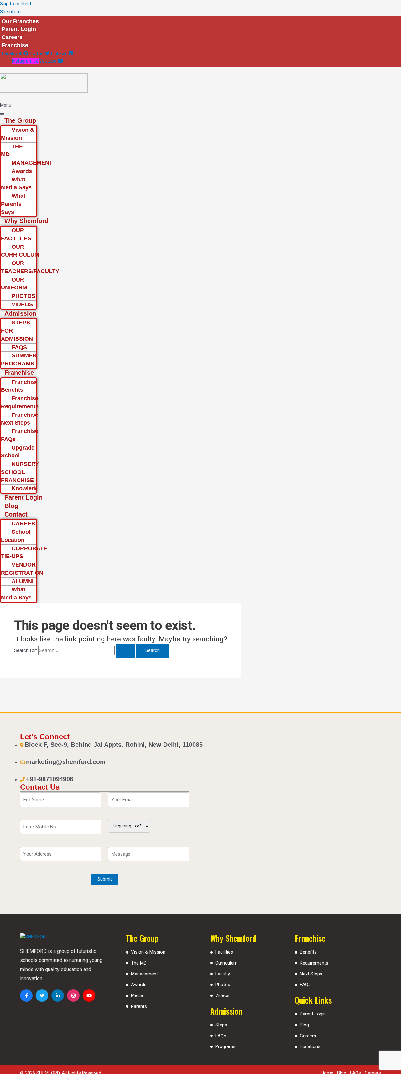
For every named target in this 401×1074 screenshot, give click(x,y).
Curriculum (226, 963)
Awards (22, 171)
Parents (139, 1006)
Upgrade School (17, 452)
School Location (15, 536)
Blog (11, 505)
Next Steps (311, 974)
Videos (222, 995)
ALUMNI (23, 581)
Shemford (10, 11)
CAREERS (25, 523)
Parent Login (23, 497)
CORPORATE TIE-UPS (24, 552)
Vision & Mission (17, 134)
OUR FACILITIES (16, 234)
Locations (310, 1046)
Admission (20, 313)
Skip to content (15, 4)
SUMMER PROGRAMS (19, 359)
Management (144, 974)
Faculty (222, 974)
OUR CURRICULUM (20, 251)
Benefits (308, 952)
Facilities (224, 952)
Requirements (314, 963)
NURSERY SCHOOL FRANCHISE (20, 472)
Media (137, 995)
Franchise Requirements (20, 402)
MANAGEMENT (32, 163)
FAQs (220, 1036)
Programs (225, 1046)
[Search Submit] (125, 651)
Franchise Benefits (19, 386)
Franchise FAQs (19, 435)
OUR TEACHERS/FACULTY (30, 267)
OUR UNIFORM (14, 284)
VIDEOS (22, 304)
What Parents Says (13, 204)
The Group (20, 120)
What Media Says (16, 183)
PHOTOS (23, 296)
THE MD (12, 150)
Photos (222, 984)
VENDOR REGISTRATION (22, 569)
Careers (308, 1036)
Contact (16, 514)
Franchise (19, 372)
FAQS (19, 347)
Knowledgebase (33, 488)
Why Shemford (26, 220)
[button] (172, 109)
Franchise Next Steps (19, 419)
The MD (139, 963)
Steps (221, 1025)
